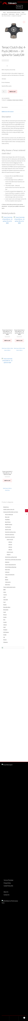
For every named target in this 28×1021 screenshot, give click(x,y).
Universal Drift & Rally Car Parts (13, 12)
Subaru (5, 624)
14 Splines (9, 100)
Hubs (6, 577)
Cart (21, 1017)
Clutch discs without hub (11, 557)
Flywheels (7, 519)
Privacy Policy (7, 883)
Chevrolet (5, 599)
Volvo (4, 592)
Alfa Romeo (6, 632)
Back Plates (8, 522)
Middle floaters (8, 524)
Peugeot (5, 629)
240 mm (17, 14)
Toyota (5, 594)
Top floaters (8, 527)
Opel (4, 627)
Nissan (5, 614)
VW (4, 637)
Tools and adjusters (9, 574)
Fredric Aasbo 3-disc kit (8, 509)
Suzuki (4, 622)
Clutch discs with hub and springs (13, 559)
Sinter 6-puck (10, 552)
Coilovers (7, 572)
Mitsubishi (5, 609)
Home (4, 12)
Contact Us (6, 894)
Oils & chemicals (9, 514)
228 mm (10, 547)
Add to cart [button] (7, 340)
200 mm (9, 488)
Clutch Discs (7, 490)
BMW (4, 589)
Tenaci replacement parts (9, 587)
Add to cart (12, 91)
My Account (4, 1018)
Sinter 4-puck (12, 14)
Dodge (4, 634)
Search (14, 1018)
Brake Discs (6, 507)
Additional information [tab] (8, 111)
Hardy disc (7, 584)
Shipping (5, 642)
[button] (24, 22)
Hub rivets (7, 569)
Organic (9, 554)
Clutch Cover (8, 529)
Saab (4, 612)
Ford (4, 602)
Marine (4, 639)
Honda (4, 617)
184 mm (8, 348)
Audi (4, 597)
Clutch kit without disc (10, 532)
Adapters (7, 562)
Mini (4, 619)
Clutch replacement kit (10, 564)
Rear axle (7, 517)
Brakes (6, 579)
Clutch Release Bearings (10, 567)
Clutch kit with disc (9, 534)
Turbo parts (8, 582)
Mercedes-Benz (6, 607)
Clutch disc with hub (10, 537)
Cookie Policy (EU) (8, 886)
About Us (6, 892)
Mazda (4, 604)
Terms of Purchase (8, 880)
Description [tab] (5, 107)
